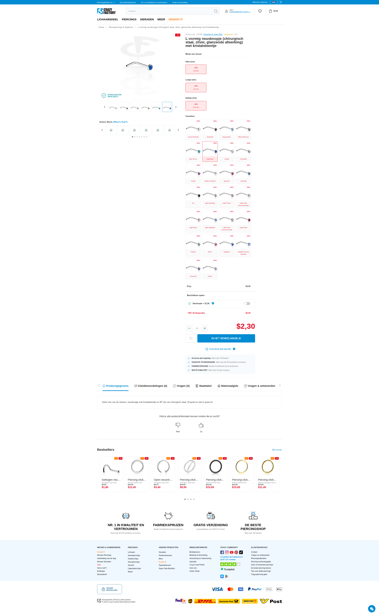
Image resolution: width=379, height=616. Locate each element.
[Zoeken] (216, 11)
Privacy (117, 600)
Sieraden (147, 19)
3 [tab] (191, 499)
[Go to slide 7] (146, 136)
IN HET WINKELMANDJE (226, 338)
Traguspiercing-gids (259, 574)
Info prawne (126, 600)
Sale (99, 565)
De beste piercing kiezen (261, 568)
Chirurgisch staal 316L (213, 34)
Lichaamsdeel (107, 19)
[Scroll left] (280, 385)
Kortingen (101, 571)
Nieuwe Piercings (104, 555)
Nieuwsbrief (102, 574)
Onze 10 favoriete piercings (262, 565)
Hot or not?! (101, 568)
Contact (254, 552)
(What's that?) (120, 122)
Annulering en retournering (200, 558)
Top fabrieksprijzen (128, 2)
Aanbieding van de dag (106, 558)
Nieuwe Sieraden (104, 562)
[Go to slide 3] (137, 136)
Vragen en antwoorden (260, 555)
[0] (260, 11)
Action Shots (195, 571)
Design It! (176, 19)
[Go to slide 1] (132, 136)
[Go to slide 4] (139, 136)
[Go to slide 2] (134, 136)
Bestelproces (195, 552)
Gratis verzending (180, 2)
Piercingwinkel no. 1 (106, 2)
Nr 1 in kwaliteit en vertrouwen (154, 2)
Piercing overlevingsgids (261, 562)
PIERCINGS (129, 19)
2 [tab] (188, 499)
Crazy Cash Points (197, 565)
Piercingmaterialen (258, 558)
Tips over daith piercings (261, 571)
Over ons (193, 568)
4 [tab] (193, 499)
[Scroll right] (99, 385)
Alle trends (277, 450)
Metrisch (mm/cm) (260, 2)
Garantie (193, 562)
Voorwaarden (107, 600)
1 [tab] (185, 499)
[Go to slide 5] (142, 136)
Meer (161, 19)
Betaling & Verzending (198, 555)
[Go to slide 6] (144, 136)
